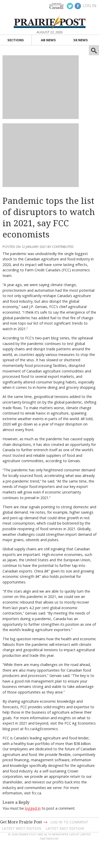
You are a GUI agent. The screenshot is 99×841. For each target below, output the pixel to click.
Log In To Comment (69, 822)
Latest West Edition (21, 828)
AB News (48, 40)
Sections (15, 40)
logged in (33, 808)
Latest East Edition (65, 828)
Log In (89, 5)
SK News (80, 40)
